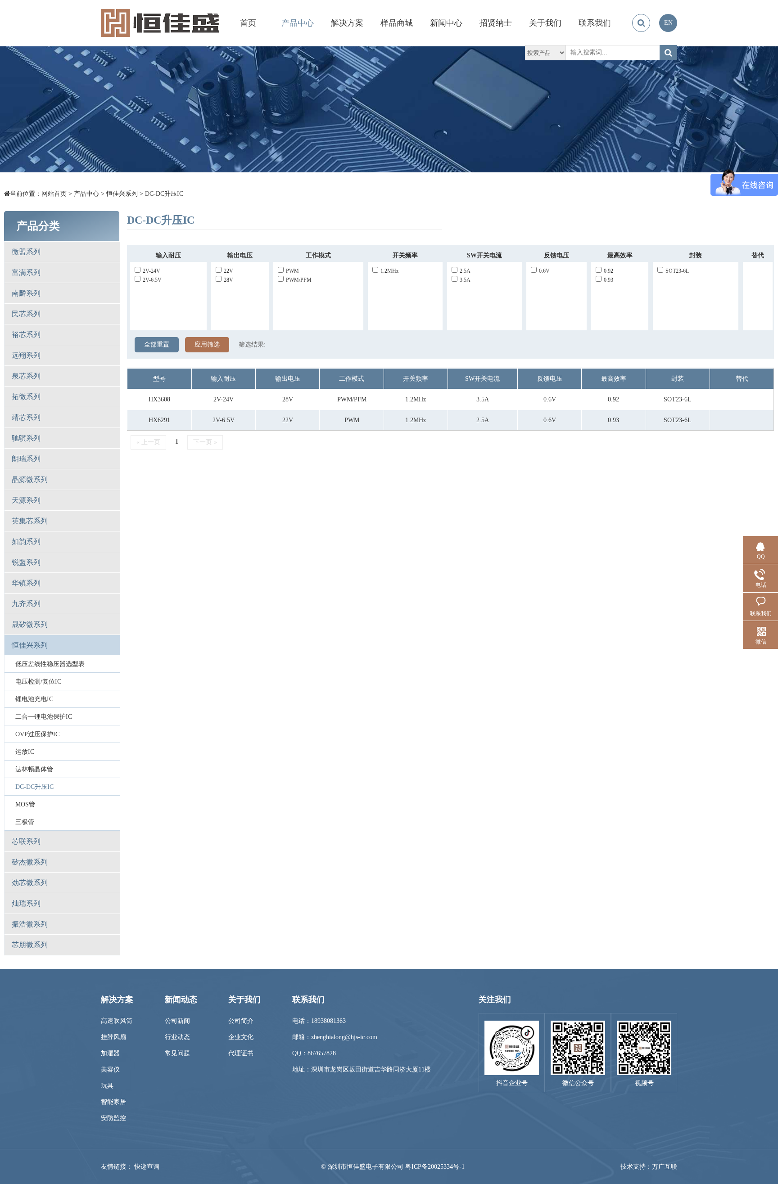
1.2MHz (389, 271)
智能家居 (113, 1101)
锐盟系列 (26, 562)
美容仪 (110, 1069)
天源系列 (26, 500)
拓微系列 (26, 397)
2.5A (465, 271)
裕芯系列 (26, 334)
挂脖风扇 (113, 1037)
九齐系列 (26, 604)
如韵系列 (26, 541)
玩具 (107, 1085)
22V (228, 271)
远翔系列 (26, 355)
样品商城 (396, 22)
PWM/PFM (299, 280)
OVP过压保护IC (37, 734)
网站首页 (54, 193)
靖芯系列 (26, 417)
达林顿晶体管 (34, 769)
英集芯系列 (30, 521)
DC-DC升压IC (164, 193)
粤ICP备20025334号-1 (435, 1166)
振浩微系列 (30, 924)
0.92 (608, 271)
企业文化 (240, 1037)
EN (668, 22)
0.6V (544, 271)
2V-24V (151, 271)
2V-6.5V (152, 280)
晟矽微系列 (30, 624)
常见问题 (177, 1053)
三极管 (24, 822)
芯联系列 (26, 841)
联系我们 (595, 22)
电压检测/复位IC (38, 681)
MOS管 (25, 804)
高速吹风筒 (116, 1020)
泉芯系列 (26, 376)
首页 (248, 22)
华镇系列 (26, 583)
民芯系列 (26, 314)
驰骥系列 (26, 438)
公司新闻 (177, 1020)
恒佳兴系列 (122, 193)
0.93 (608, 280)
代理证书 (240, 1053)
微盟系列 (26, 252)
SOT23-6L (677, 271)
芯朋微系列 (30, 945)
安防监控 (113, 1118)
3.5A (465, 280)
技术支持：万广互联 (648, 1166)
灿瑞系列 (26, 903)
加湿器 (110, 1053)
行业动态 (177, 1037)
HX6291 (159, 420)
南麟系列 (26, 293)
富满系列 (26, 272)
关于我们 (545, 22)
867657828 (322, 1053)
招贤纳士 (495, 22)
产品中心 (297, 22)
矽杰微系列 (30, 862)
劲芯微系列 (30, 883)
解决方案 (347, 22)
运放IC (24, 751)
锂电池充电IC (34, 699)
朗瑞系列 (26, 459)
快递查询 (146, 1166)
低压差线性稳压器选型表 (50, 664)
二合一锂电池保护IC (43, 716)
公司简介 (240, 1020)
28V (228, 280)
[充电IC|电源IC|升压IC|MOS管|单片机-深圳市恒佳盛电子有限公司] (160, 23)
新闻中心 (446, 22)
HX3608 (159, 399)
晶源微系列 (30, 479)
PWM (292, 271)
